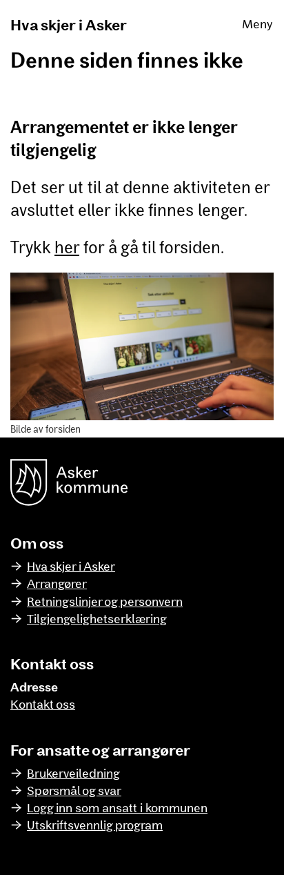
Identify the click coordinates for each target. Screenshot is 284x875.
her (66, 247)
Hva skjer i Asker (68, 24)
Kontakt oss (42, 703)
